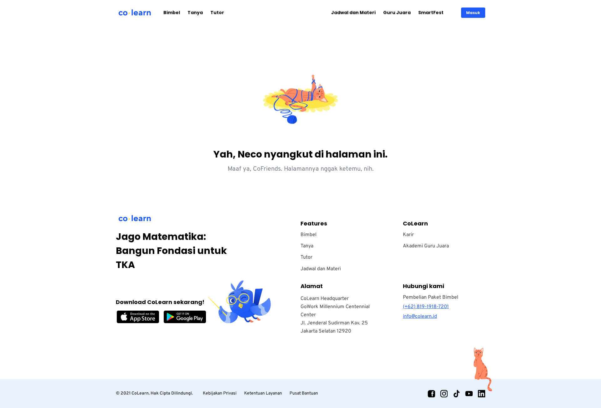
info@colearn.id (420, 316)
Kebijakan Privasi (220, 393)
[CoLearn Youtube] (469, 393)
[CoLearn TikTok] (456, 393)
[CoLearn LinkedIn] (481, 393)
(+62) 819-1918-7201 (426, 307)
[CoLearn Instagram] (444, 393)
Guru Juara (397, 12)
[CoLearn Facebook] (431, 393)
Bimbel (171, 12)
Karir (408, 235)
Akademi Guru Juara (426, 246)
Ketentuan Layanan (263, 393)
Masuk (473, 12)
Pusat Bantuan (304, 393)
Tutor (217, 12)
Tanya (195, 12)
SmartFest (431, 12)
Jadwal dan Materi (353, 12)
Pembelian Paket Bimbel (430, 297)
